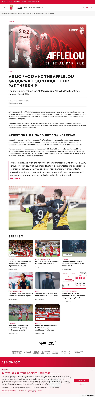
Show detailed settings (9, 391)
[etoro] (78, 352)
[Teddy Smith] (55, 352)
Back (12, 21)
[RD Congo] (17, 352)
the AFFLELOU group (29, 112)
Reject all (81, 384)
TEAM (25, 7)
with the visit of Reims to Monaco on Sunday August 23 (57, 149)
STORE (24, 1)
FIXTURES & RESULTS (36, 7)
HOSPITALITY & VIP (33, 1)
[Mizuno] (52, 343)
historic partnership (76, 112)
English (4, 369)
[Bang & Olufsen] (65, 352)
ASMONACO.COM (6, 1)
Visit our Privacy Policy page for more (30, 391)
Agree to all (81, 380)
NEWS (20, 7)
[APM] (42, 343)
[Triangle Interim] (45, 352)
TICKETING (17, 1)
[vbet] (27, 352)
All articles (12, 13)
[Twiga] (36, 352)
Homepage (4, 13)
